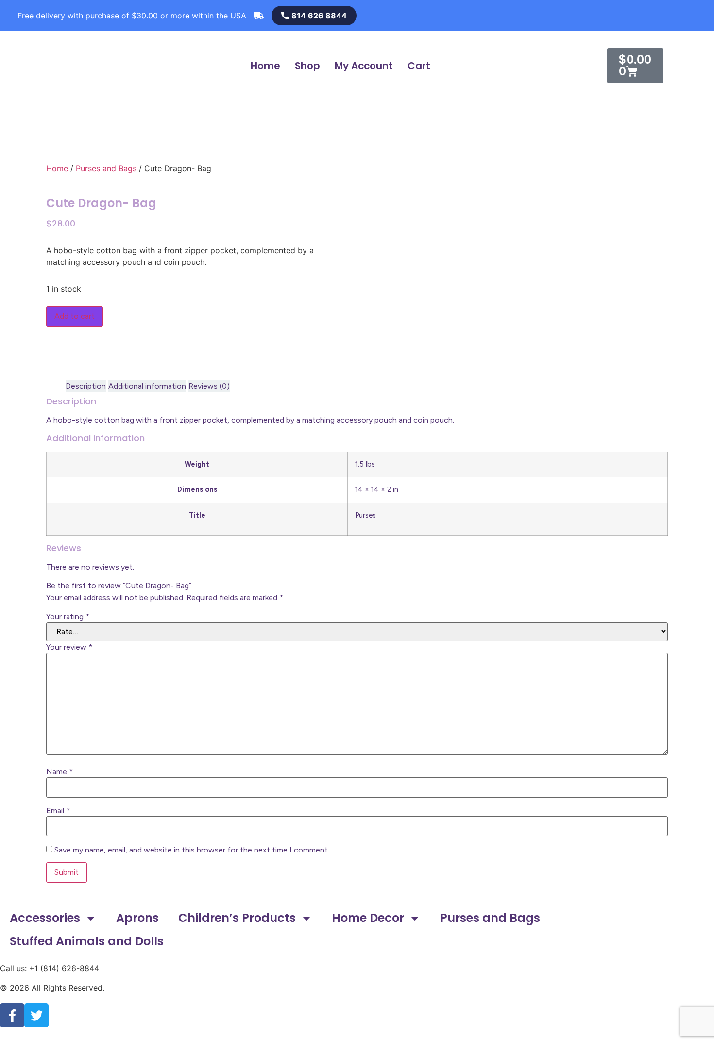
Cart (419, 65)
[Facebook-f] (12, 1015)
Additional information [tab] (147, 386)
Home (265, 65)
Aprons (137, 918)
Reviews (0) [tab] (209, 386)
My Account (364, 65)
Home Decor (368, 918)
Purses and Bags (106, 168)
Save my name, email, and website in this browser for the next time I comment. (191, 850)
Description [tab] (86, 386)
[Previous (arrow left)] (17, 521)
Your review (69, 647)
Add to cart (74, 316)
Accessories (45, 918)
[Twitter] (36, 1015)
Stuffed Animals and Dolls (87, 941)
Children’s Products (237, 918)
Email (58, 811)
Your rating (67, 617)
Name (59, 772)
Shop (307, 65)
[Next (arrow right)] (697, 521)
